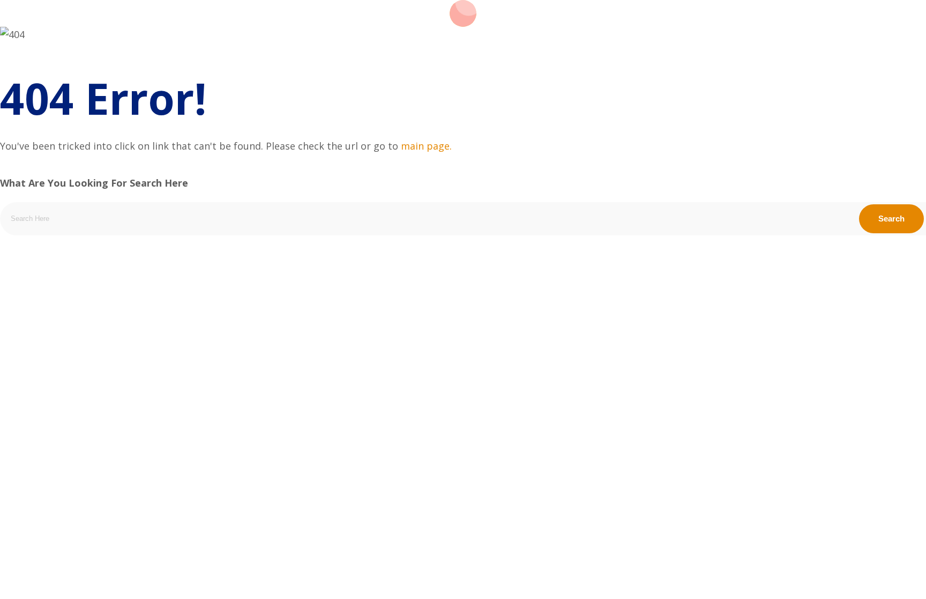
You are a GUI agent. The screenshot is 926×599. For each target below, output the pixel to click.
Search (891, 218)
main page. (426, 145)
